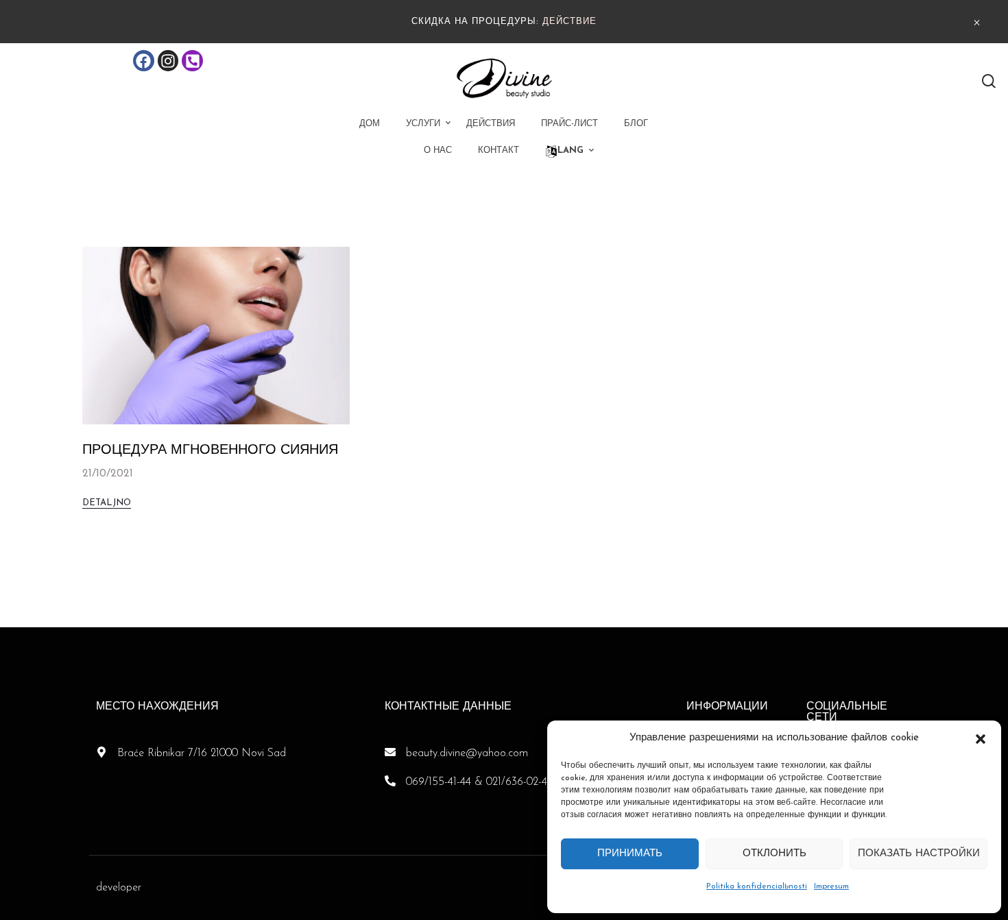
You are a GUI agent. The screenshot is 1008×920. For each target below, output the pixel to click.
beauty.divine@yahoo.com (467, 753)
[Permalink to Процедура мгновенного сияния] (216, 335)
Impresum (831, 886)
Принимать (629, 854)
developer (118, 887)
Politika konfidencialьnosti (756, 886)
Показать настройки (919, 854)
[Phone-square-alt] (192, 60)
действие (569, 21)
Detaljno (106, 502)
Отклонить (774, 854)
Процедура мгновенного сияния (210, 450)
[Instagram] (168, 60)
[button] (980, 738)
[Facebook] (143, 60)
